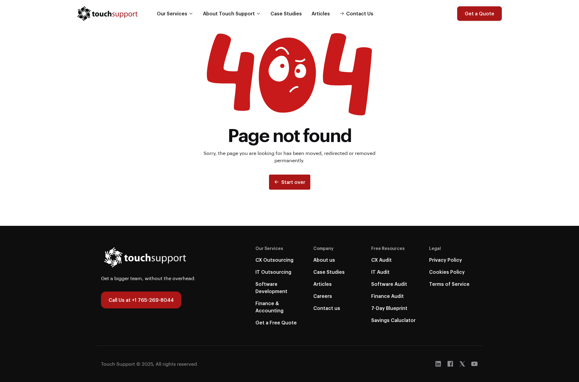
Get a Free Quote (276, 322)
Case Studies (286, 13)
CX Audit (381, 260)
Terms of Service (449, 284)
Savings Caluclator (393, 320)
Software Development (271, 287)
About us (324, 260)
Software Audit (389, 284)
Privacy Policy (445, 260)
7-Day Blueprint (389, 308)
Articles (321, 13)
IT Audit (380, 272)
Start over (293, 182)
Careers (322, 296)
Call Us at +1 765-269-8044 (141, 300)
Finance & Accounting (269, 306)
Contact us (326, 308)
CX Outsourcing (274, 260)
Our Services (172, 13)
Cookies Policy (447, 272)
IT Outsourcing (273, 272)
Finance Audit (387, 296)
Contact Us (359, 13)
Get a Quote (479, 13)
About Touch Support (229, 13)
